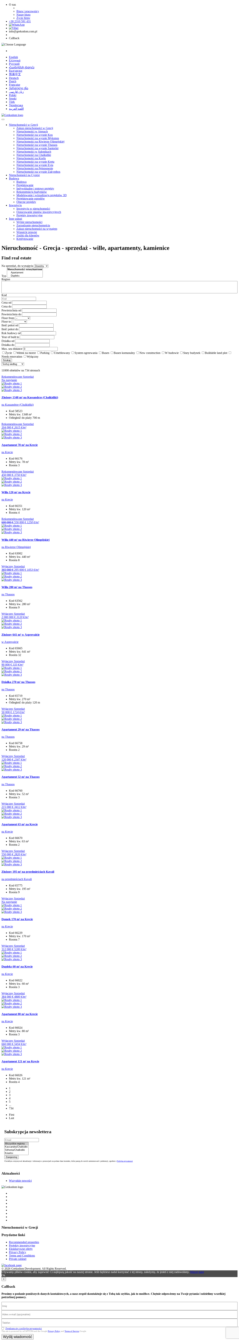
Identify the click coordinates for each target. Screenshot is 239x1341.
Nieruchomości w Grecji (23, 124)
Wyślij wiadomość (17, 1337)
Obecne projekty (26, 201)
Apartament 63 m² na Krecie (19, 824)
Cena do (6, 306)
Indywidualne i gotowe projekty (35, 188)
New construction (149, 352)
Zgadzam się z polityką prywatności (23, 1328)
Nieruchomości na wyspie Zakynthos (38, 171)
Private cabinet (17, 1258)
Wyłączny (32, 356)
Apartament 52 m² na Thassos (20, 776)
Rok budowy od (11, 333)
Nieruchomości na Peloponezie (34, 168)
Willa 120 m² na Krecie (15, 492)
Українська (16, 105)
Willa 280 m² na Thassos (16, 587)
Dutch (12, 81)
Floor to (6, 321)
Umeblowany (62, 352)
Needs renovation (11, 356)
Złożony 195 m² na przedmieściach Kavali (27, 871)
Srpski (12, 98)
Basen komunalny (124, 352)
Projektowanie (24, 185)
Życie (8, 352)
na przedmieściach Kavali (16, 879)
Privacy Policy (17, 1252)
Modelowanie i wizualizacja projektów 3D (41, 195)
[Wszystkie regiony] (16, 1143)
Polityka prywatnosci (125, 1161)
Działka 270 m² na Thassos (18, 682)
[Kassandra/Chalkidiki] (16, 1146)
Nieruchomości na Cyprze (24, 175)
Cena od (6, 302)
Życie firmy (23, 18)
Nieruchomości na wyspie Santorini (37, 148)
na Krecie (7, 452)
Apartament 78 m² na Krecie (19, 445)
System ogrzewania (86, 352)
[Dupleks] (25, 275)
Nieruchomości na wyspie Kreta (35, 161)
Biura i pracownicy (27, 11)
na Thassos (8, 594)
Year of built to (10, 337)
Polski (12, 95)
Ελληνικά (14, 60)
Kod (4, 295)
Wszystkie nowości (20, 1180)
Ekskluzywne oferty (21, 1248)
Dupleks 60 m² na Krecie (17, 966)
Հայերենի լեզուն (21, 67)
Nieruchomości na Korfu (31, 158)
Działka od (7, 341)
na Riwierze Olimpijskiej (16, 547)
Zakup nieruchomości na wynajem (36, 228)
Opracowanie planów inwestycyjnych (38, 212)
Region (5, 279)
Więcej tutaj (197, 1272)
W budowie (172, 352)
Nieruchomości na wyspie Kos (34, 134)
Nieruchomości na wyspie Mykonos (37, 138)
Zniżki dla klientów (27, 235)
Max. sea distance (11, 348)
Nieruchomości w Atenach (32, 131)
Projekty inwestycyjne (29, 215)
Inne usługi (15, 218)
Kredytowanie (24, 238)
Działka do (7, 344)
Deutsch (14, 78)
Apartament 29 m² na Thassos (20, 729)
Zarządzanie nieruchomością (33, 225)
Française (14, 84)
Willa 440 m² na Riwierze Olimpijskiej (25, 539)
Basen (105, 352)
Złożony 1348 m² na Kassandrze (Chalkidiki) (29, 397)
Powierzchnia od (11, 310)
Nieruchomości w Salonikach (33, 151)
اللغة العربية (16, 108)
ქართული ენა (18, 88)
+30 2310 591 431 (20, 21)
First (11, 1114)
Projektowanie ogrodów (30, 198)
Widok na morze (26, 352)
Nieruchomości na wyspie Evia (34, 165)
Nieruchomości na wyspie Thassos (36, 144)
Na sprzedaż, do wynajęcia (17, 265)
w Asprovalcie (9, 641)
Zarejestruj (11, 1157)
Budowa (14, 178)
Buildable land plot (216, 352)
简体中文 (15, 74)
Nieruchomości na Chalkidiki (33, 155)
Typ (3, 275)
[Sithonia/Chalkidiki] (16, 1150)
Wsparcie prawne (26, 232)
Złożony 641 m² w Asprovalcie (20, 634)
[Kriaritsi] (16, 1153)
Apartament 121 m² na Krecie (20, 1061)
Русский (14, 63)
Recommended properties (24, 1242)
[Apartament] (25, 272)
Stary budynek (191, 352)
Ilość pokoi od (9, 325)
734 (11, 1108)
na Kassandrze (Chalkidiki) (17, 404)
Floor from (7, 318)
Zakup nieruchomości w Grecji (34, 128)
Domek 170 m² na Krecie (17, 919)
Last (11, 1118)
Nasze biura (23, 14)
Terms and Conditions (22, 1255)
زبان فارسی (16, 91)
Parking (44, 352)
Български (15, 70)
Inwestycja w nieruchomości (33, 208)
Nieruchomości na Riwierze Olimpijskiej (40, 141)
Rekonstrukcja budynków (31, 191)
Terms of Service (72, 1331)
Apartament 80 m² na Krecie (19, 1014)
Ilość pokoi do (9, 329)
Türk (12, 101)
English (13, 57)
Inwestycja (15, 205)
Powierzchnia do (11, 314)
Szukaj (6, 360)
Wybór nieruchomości (29, 222)
